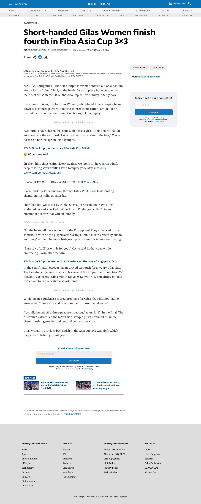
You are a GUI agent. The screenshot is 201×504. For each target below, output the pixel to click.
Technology (28, 467)
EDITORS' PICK (140, 67)
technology (142, 10)
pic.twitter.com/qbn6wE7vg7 (42, 172)
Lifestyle (26, 463)
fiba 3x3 (141, 76)
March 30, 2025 (88, 182)
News (12, 10)
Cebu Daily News (153, 463)
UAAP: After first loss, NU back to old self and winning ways (106, 385)
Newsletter (68, 472)
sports (166, 10)
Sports (25, 454)
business (62, 10)
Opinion (26, 476)
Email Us (67, 458)
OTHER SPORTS (101, 15)
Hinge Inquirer (152, 454)
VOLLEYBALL (56, 15)
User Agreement (112, 458)
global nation (36, 10)
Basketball (31, 22)
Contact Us (68, 467)
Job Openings (69, 476)
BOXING (35, 15)
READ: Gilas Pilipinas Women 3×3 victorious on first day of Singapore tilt (69, 261)
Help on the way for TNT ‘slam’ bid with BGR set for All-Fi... (55, 385)
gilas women (153, 76)
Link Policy (109, 463)
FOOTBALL (78, 15)
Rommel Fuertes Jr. (38, 49)
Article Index (110, 472)
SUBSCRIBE (154, 112)
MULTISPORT (140, 15)
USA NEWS (27, 485)
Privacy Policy (87, 369)
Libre (147, 449)
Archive (67, 463)
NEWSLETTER (185, 15)
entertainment (112, 10)
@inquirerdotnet (60, 49)
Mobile (66, 449)
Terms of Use (89, 366)
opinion (187, 10)
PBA (122, 15)
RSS (65, 454)
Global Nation (29, 481)
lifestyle (85, 10)
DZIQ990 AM (151, 467)
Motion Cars (151, 472)
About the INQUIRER (114, 454)
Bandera (149, 458)
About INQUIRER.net (114, 449)
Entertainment (29, 458)
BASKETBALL (15, 15)
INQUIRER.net (79, 50)
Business (26, 472)
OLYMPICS (163, 15)
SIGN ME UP (74, 361)
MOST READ (158, 67)
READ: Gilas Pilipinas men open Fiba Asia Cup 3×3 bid (57, 148)
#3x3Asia (100, 168)
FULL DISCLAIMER (72, 414)
